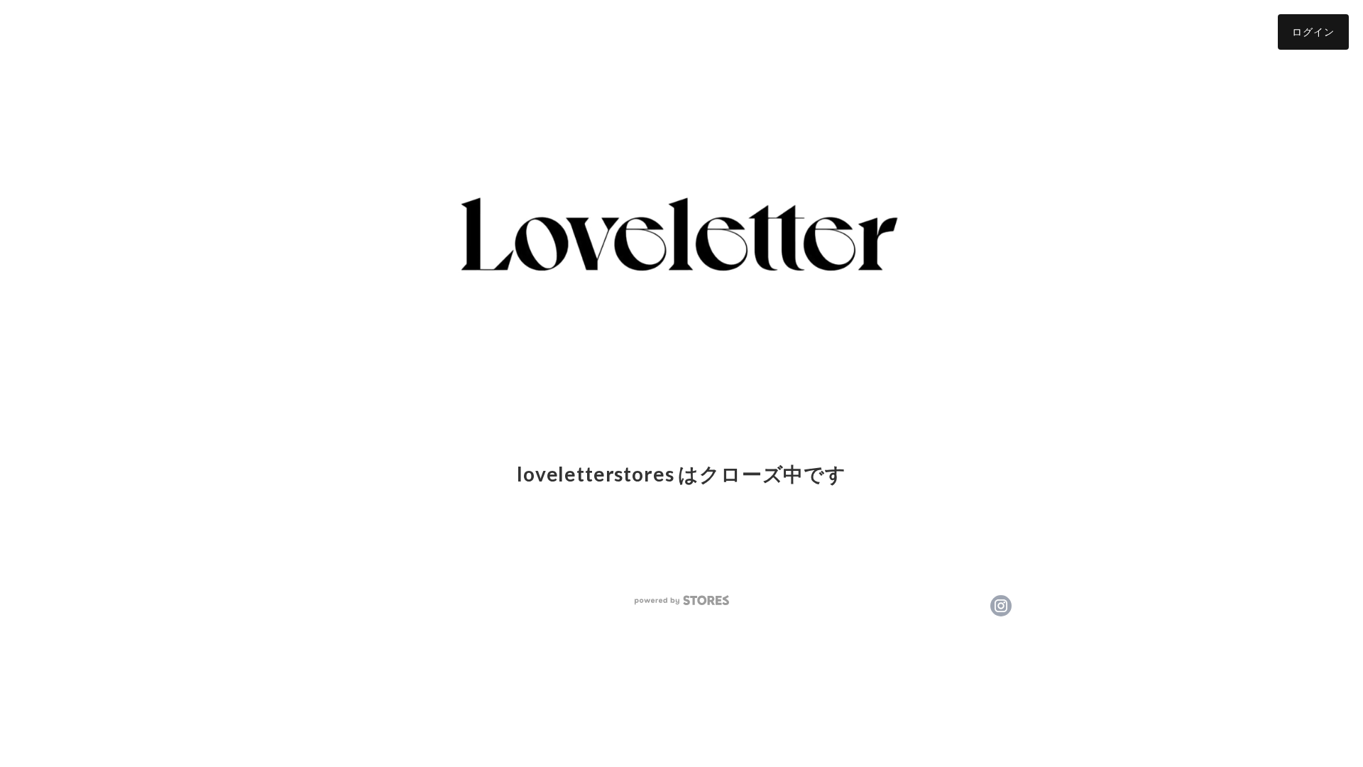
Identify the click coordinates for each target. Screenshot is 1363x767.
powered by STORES (681, 600)
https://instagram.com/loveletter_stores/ (1001, 605)
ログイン (1313, 32)
